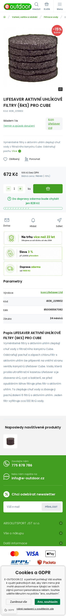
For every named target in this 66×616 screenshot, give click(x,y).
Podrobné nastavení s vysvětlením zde (33, 608)
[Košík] (47, 6)
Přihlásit (51, 506)
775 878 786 (22, 465)
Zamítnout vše (18, 601)
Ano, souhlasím (47, 601)
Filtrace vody (51, 17)
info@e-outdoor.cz (28, 478)
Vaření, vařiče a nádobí (24, 17)
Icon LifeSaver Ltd (54, 124)
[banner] (17, 6)
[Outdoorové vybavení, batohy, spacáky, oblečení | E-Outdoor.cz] (4, 17)
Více (14, 151)
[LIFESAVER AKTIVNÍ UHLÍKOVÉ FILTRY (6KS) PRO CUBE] (10, 441)
